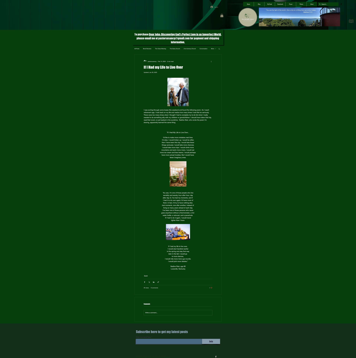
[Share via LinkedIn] (154, 282)
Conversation (203, 48)
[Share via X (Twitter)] (149, 282)
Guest (146, 275)
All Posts (136, 48)
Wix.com (166, 357)
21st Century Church (190, 48)
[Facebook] (341, 4)
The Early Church (175, 48)
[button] (221, 15)
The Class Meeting (160, 48)
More (212, 48)
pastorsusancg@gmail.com (174, 38)
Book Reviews (147, 48)
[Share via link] (158, 282)
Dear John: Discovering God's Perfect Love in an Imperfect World (185, 34)
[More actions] (211, 61)
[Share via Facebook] (144, 282)
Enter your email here (143, 337)
